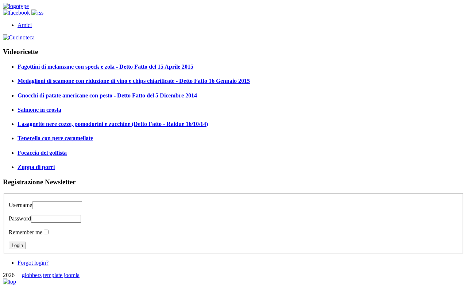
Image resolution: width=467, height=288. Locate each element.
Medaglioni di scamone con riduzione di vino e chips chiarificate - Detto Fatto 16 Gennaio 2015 (134, 81)
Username (20, 205)
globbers (32, 275)
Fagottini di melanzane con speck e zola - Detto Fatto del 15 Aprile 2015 (105, 67)
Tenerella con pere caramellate (55, 138)
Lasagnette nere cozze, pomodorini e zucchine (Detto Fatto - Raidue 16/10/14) (113, 124)
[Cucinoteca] (19, 37)
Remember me (25, 232)
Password (20, 218)
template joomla (61, 275)
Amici (25, 25)
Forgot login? (33, 263)
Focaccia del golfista (42, 153)
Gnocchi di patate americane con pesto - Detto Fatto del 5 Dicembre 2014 (107, 95)
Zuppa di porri (36, 167)
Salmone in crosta (39, 110)
